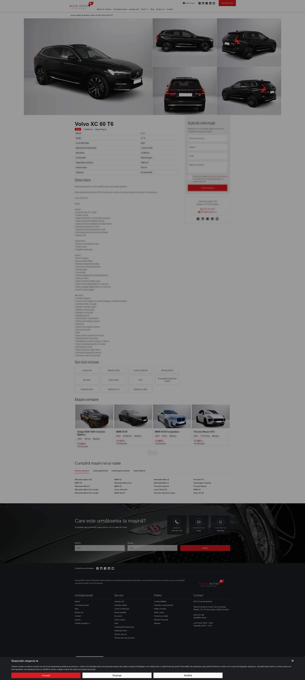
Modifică (188, 675)
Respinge (117, 675)
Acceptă (46, 675)
